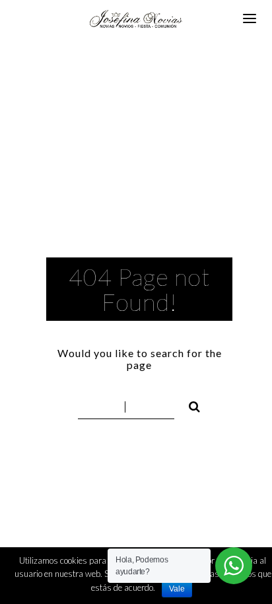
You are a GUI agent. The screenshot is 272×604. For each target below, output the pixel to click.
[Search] (189, 404)
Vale (177, 588)
